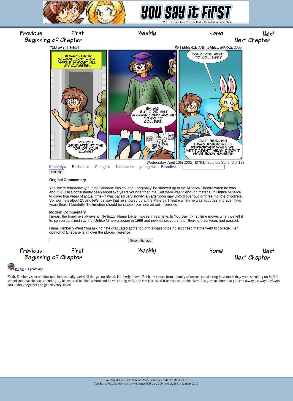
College (101, 167)
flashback (123, 167)
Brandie (167, 167)
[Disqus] (146, 318)
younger (146, 167)
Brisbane (79, 167)
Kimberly (56, 167)
